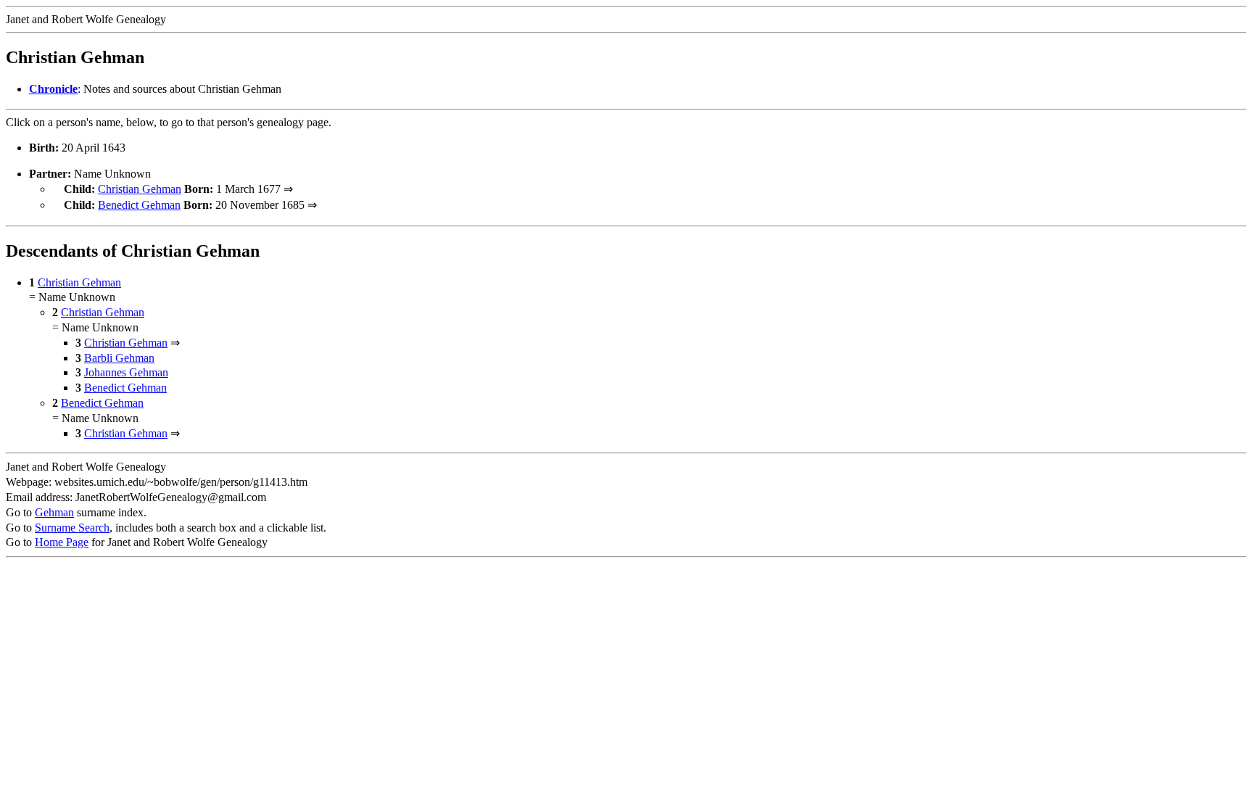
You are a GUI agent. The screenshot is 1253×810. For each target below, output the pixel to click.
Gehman (54, 512)
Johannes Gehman (126, 372)
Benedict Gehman (139, 205)
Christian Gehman (139, 189)
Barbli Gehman (119, 358)
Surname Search (72, 527)
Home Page (61, 542)
